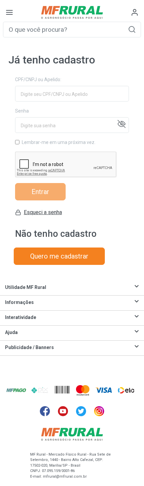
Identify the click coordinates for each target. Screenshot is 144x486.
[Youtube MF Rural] (63, 411)
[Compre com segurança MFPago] (16, 390)
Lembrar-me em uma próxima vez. (58, 142)
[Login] (135, 12)
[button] (132, 29)
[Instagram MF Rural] (99, 411)
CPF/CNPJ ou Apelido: (38, 79)
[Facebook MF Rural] (45, 411)
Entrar (40, 192)
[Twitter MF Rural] (81, 411)
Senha (22, 111)
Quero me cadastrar (59, 256)
